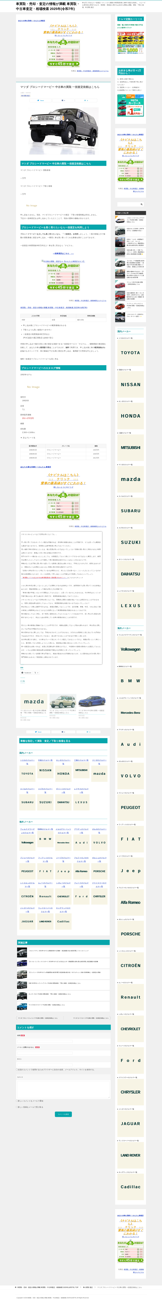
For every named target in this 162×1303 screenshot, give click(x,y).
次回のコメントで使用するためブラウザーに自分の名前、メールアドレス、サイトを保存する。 (57, 1070)
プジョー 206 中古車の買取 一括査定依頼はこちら (135, 283)
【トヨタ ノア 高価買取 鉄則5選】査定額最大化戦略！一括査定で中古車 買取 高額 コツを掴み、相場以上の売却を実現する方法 (135, 264)
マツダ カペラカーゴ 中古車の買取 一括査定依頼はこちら (91, 1018)
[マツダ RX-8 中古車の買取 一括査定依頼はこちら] (92, 701)
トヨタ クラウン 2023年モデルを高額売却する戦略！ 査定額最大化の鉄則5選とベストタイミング (58, 951)
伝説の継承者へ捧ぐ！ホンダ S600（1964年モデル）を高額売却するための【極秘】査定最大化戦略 (135, 296)
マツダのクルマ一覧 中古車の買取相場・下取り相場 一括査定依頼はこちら (33, 713)
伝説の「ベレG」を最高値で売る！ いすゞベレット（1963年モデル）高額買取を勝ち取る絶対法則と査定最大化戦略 (135, 242)
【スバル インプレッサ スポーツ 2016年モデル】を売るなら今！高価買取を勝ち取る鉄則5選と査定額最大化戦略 (63, 961)
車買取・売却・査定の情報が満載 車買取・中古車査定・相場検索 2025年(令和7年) (53, 308)
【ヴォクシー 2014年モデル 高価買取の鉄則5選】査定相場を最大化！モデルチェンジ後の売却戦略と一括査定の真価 (64, 972)
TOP (47, 1287)
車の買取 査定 (25, 96)
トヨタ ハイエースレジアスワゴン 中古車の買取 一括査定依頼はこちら (135, 220)
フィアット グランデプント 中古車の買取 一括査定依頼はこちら (135, 305)
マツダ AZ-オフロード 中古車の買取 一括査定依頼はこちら (47, 1005)
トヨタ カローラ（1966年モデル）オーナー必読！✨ (135, 315)
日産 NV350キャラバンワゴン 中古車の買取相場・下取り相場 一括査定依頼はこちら (55, 983)
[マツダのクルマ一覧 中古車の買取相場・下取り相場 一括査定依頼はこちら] (33, 701)
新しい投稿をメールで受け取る (30, 1107)
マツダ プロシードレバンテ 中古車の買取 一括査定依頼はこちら (38, 1018)
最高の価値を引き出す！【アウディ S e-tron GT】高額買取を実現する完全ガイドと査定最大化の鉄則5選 (135, 274)
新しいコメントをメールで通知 (30, 1101)
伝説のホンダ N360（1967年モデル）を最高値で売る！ (135, 229)
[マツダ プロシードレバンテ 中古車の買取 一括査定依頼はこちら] (62, 701)
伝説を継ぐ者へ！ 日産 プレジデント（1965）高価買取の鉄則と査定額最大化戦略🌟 (135, 252)
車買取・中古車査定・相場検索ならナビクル (93, 71)
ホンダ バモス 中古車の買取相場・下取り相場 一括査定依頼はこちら (50, 994)
